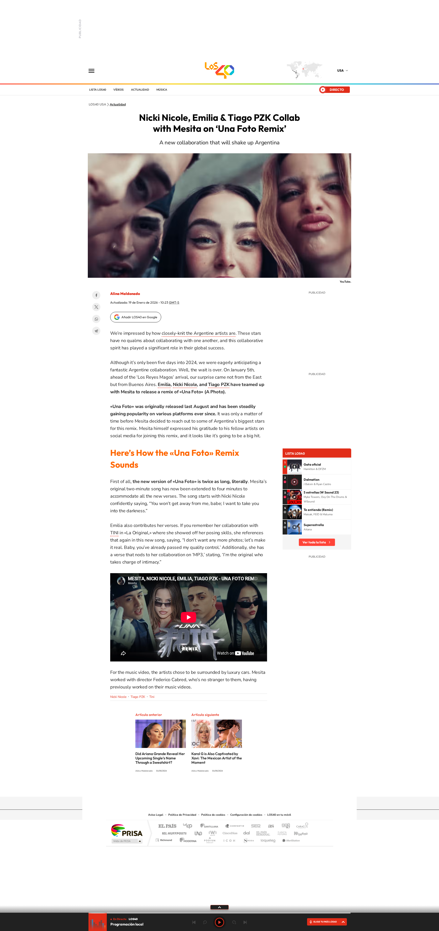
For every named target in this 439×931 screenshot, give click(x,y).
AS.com (269, 826)
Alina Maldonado (125, 293)
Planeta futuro (280, 832)
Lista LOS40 (97, 90)
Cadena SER (254, 826)
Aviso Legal (155, 815)
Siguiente (245, 922)
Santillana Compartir (234, 826)
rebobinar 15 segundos (205, 922)
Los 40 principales (189, 826)
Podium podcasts (209, 839)
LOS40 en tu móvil (279, 815)
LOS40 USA (219, 70)
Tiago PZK (218, 384)
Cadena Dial (246, 832)
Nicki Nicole (185, 384)
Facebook (96, 295)
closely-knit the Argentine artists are (198, 333)
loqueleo (268, 839)
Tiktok (233, 787)
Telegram (96, 331)
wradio (212, 832)
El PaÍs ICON (229, 839)
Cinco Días (229, 832)
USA (340, 70)
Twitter (96, 307)
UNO (199, 832)
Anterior (194, 922)
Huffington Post (173, 832)
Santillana (210, 826)
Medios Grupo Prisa (126, 841)
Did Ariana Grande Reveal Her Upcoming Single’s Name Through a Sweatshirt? (160, 758)
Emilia (164, 384)
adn (284, 826)
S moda (248, 839)
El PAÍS (167, 826)
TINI (114, 533)
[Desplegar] (219, 907)
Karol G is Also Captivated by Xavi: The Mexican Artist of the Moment (216, 758)
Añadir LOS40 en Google (139, 317)
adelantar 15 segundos (234, 922)
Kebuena (296, 832)
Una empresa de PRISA (126, 830)
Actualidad (140, 90)
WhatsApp (96, 319)
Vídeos (118, 90)
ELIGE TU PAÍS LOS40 (325, 921)
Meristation (290, 839)
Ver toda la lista (314, 542)
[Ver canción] (294, 466)
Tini (151, 697)
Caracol (301, 826)
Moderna (187, 839)
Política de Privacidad (182, 815)
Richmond (164, 839)
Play (219, 922)
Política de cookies (213, 815)
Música (161, 90)
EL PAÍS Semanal (263, 832)
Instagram (224, 787)
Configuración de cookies (246, 815)
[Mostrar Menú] (94, 70)
